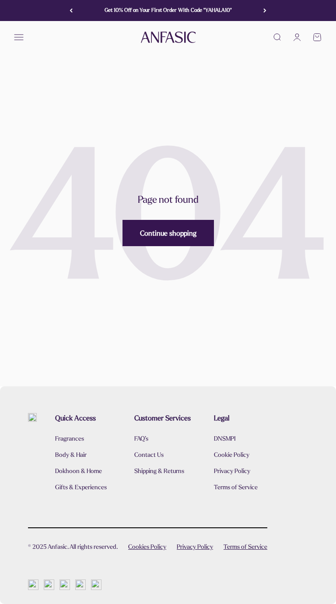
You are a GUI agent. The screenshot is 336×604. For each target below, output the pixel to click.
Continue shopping (168, 233)
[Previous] (71, 10)
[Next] (264, 10)
